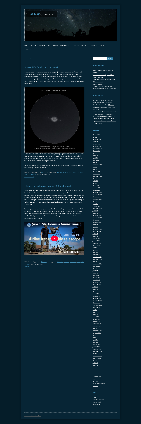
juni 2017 (95, 224)
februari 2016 (96, 238)
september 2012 (97, 305)
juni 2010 (95, 363)
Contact (102, 46)
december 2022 (97, 146)
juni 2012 (95, 312)
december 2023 (97, 139)
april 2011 (95, 340)
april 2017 (95, 227)
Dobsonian (60, 262)
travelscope (73, 262)
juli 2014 (95, 268)
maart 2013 (96, 294)
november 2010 (97, 351)
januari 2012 (96, 321)
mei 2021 (95, 169)
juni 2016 (95, 234)
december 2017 (97, 215)
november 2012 (97, 301)
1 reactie (26, 266)
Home (26, 46)
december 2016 (97, 229)
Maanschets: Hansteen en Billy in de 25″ (104, 89)
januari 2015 (96, 254)
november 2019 (97, 195)
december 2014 (97, 257)
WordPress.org (97, 404)
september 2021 (97, 165)
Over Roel (84, 46)
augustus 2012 (97, 307)
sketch (70, 172)
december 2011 (97, 324)
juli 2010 (95, 360)
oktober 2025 (96, 135)
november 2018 (97, 208)
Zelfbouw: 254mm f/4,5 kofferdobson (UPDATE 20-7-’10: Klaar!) (104, 107)
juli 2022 (95, 153)
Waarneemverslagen (99, 383)
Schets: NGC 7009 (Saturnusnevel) (41, 67)
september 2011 (97, 330)
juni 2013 (95, 287)
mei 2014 (95, 273)
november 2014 (97, 259)
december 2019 (97, 192)
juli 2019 (95, 201)
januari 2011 (96, 347)
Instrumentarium (65, 46)
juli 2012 (95, 310)
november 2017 (97, 218)
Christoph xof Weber (99, 100)
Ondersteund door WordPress (32, 416)
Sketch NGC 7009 (78, 172)
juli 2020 (95, 178)
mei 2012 (95, 314)
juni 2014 (95, 271)
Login (94, 397)
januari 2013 (96, 296)
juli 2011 (95, 335)
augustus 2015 (97, 245)
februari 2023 (96, 144)
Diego (94, 116)
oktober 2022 (96, 151)
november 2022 (97, 148)
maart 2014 (96, 275)
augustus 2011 (97, 333)
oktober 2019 (96, 197)
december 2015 (97, 243)
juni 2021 (95, 167)
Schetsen (33, 46)
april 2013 (95, 291)
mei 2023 (95, 142)
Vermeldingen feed (98, 400)
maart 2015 (96, 252)
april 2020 (95, 183)
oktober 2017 (96, 220)
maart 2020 (96, 185)
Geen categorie (97, 377)
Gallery (76, 46)
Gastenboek (28, 50)
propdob (65, 172)
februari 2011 (96, 344)
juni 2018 (95, 211)
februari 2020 (96, 188)
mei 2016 (95, 236)
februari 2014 (96, 277)
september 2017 (97, 222)
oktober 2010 (96, 354)
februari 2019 (96, 206)
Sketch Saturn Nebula (30, 174)
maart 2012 (96, 317)
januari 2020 (96, 190)
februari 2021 (96, 171)
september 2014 (97, 264)
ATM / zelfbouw (53, 46)
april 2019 (95, 204)
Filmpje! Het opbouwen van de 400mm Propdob (48, 185)
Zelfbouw (44, 262)
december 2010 (97, 349)
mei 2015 (95, 248)
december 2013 (97, 282)
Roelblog (34, 14)
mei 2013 (95, 289)
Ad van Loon (96, 112)
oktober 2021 (96, 162)
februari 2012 (96, 319)
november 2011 (97, 326)
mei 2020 (95, 181)
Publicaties (93, 46)
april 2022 (95, 158)
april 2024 (95, 137)
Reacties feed (97, 402)
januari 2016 (96, 241)
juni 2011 (95, 337)
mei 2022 (95, 155)
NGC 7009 (59, 172)
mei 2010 (95, 365)
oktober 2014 (96, 261)
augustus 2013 (97, 284)
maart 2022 (96, 160)
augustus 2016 (97, 231)
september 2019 (97, 199)
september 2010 (97, 356)
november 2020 (97, 176)
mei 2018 (95, 213)
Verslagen (42, 46)
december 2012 (97, 298)
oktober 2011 (96, 328)
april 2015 (95, 250)
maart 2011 (96, 342)
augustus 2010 (97, 358)
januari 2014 (96, 280)
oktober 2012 (96, 303)
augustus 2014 (97, 266)
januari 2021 (96, 174)
